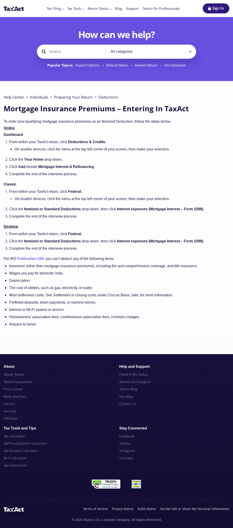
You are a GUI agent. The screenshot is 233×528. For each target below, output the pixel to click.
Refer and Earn (15, 396)
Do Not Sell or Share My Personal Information (194, 509)
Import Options (87, 65)
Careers (9, 403)
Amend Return (146, 65)
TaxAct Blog (128, 389)
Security (10, 411)
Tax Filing (54, 8)
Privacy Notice (122, 509)
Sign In (218, 8)
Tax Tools (74, 8)
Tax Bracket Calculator (21, 450)
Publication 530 (30, 258)
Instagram (127, 450)
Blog (118, 8)
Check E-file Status (133, 374)
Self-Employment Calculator (25, 443)
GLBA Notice (146, 509)
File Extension (175, 65)
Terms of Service (95, 509)
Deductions (108, 97)
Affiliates (10, 418)
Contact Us (127, 403)
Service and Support (135, 381)
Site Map (126, 396)
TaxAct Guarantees (18, 381)
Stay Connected (133, 428)
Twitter (124, 443)
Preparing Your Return (73, 97)
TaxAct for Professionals (161, 8)
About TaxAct (14, 374)
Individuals (39, 97)
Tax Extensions (15, 465)
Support (132, 8)
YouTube (126, 458)
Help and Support (134, 366)
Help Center (14, 97)
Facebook (126, 436)
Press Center (13, 389)
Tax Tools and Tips (20, 428)
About (9, 366)
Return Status (98, 8)
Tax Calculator (14, 436)
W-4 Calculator (15, 458)
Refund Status (117, 65)
